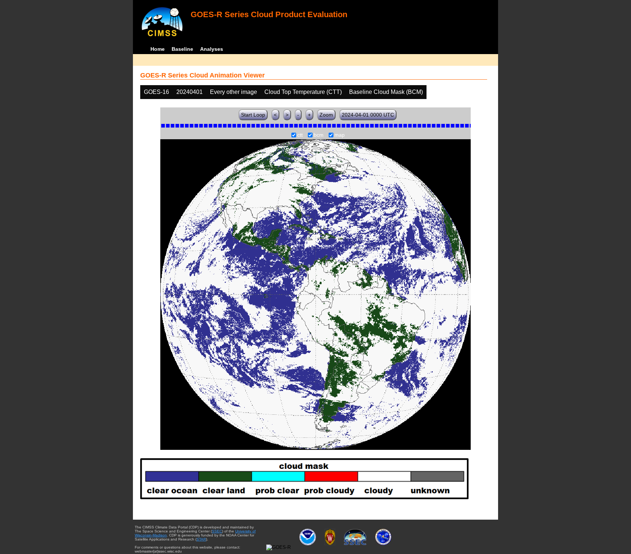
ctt (300, 135)
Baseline (182, 49)
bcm (319, 135)
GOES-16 (156, 92)
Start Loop (253, 115)
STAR (201, 539)
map (339, 135)
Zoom (326, 115)
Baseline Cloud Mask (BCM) (386, 92)
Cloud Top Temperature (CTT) (303, 92)
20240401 (189, 92)
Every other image (233, 92)
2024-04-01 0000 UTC (368, 115)
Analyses (211, 49)
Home (157, 49)
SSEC (217, 531)
